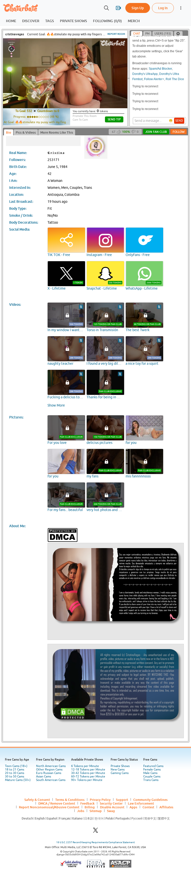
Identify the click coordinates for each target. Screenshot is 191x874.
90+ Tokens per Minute (86, 780)
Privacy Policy (100, 800)
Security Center (111, 803)
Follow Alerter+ (154, 71)
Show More (56, 405)
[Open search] (106, 8)
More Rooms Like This (56, 132)
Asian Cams (43, 776)
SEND (179, 120)
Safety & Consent (37, 800)
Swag (111, 811)
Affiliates (166, 807)
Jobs (80, 811)
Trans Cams (150, 780)
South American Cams (50, 780)
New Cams (118, 769)
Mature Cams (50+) (18, 780)
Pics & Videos (26, 132)
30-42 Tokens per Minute (88, 773)
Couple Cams (151, 776)
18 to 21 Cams (14, 769)
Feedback (87, 803)
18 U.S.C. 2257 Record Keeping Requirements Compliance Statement (95, 842)
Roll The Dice (175, 71)
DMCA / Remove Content (56, 803)
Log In (163, 8)
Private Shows (120, 766)
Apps (133, 807)
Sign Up (138, 8)
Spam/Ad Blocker (160, 61)
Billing (90, 807)
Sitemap (96, 811)
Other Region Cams (49, 769)
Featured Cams (153, 766)
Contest (148, 807)
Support (122, 800)
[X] (95, 831)
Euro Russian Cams (48, 773)
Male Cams (150, 773)
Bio (8, 132)
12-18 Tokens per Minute (88, 769)
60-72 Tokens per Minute (88, 776)
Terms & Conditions (70, 800)
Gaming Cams (120, 773)
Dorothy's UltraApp (145, 66)
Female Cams (152, 769)
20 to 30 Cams (14, 773)
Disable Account (112, 807)
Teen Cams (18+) (16, 766)
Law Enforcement (141, 803)
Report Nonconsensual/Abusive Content (49, 807)
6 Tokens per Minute (85, 766)
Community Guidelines (150, 800)
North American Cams (51, 766)
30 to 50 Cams (14, 776)
